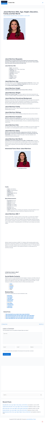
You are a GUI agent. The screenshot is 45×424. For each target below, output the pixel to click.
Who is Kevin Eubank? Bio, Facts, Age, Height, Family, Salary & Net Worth (20, 316)
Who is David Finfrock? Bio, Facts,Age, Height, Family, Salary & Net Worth (20, 315)
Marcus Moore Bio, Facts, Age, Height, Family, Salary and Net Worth (15, 408)
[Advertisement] (22, 47)
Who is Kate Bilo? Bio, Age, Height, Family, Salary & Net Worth (18, 314)
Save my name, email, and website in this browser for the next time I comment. (19, 350)
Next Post (41, 324)
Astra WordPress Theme (31, 419)
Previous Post (4, 324)
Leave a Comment (7, 15)
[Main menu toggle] (43, 3)
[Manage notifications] (42, 421)
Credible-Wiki (11, 2)
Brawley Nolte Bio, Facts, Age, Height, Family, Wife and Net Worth (15, 410)
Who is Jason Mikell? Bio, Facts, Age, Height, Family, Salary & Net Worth (19, 318)
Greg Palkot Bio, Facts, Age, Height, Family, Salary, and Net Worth (15, 404)
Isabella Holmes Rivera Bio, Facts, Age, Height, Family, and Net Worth (15, 406)
